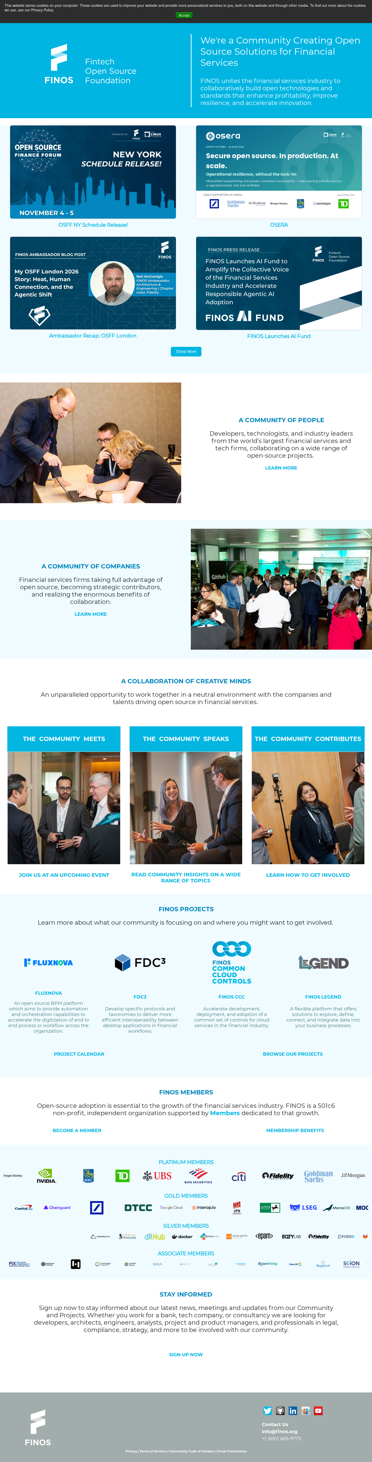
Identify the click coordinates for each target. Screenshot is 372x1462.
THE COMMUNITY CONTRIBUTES (308, 739)
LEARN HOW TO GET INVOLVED (308, 875)
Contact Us (275, 1424)
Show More (186, 351)
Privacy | (133, 1451)
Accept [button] (184, 15)
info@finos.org (280, 1431)
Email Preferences (232, 1451)
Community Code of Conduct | (193, 1451)
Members (225, 1113)
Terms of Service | (154, 1451)
